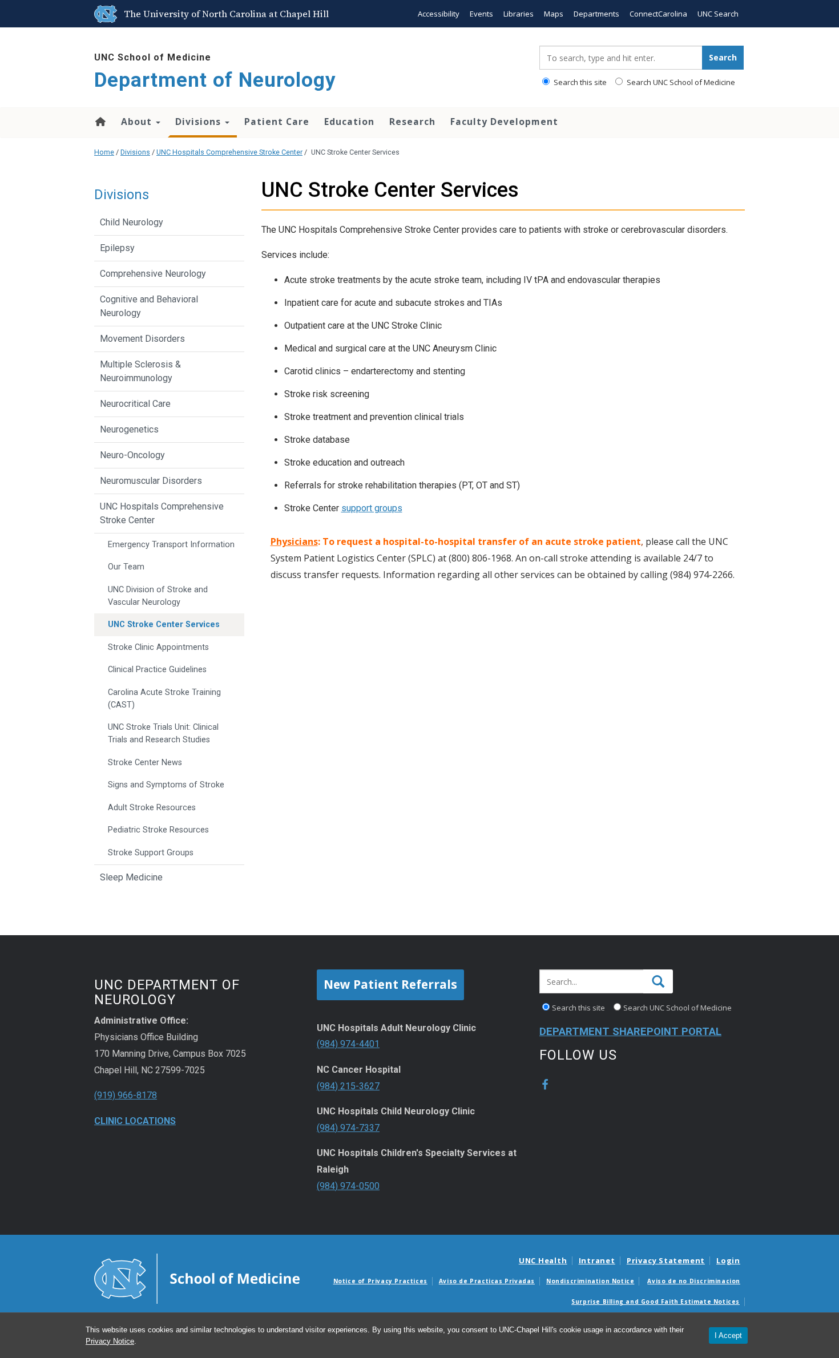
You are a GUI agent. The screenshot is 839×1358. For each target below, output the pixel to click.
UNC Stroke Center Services (164, 624)
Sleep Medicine (131, 877)
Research (412, 121)
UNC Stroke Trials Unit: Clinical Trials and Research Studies (163, 733)
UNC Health (543, 1260)
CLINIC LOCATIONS (135, 1121)
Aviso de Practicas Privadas (487, 1281)
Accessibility (438, 14)
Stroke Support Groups (150, 853)
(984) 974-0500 (348, 1186)
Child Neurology (131, 222)
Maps (553, 14)
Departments (596, 14)
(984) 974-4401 (348, 1043)
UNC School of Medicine (152, 57)
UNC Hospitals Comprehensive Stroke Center (229, 152)
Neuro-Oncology (132, 455)
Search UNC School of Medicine (680, 82)
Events (481, 14)
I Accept (728, 1335)
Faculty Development (504, 121)
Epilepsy (117, 247)
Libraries (518, 14)
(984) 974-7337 (348, 1127)
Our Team (126, 567)
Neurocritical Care (135, 403)
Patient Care (276, 121)
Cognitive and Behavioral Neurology (149, 306)
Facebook (545, 1084)
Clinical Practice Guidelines (157, 669)
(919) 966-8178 (125, 1095)
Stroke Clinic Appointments (158, 647)
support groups (371, 508)
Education (349, 121)
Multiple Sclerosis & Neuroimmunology (140, 371)
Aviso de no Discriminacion (693, 1281)
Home (100, 121)
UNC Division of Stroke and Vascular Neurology (158, 596)
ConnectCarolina (658, 14)
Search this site (579, 82)
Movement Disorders (142, 338)
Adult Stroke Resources (152, 808)
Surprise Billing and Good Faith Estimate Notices (655, 1302)
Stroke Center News (145, 762)
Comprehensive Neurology (153, 273)
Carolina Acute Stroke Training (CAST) (164, 699)
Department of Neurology (215, 80)
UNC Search (718, 14)
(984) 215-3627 (348, 1086)
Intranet (597, 1260)
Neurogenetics (129, 429)
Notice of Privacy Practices (380, 1281)
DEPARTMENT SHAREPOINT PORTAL (630, 1031)
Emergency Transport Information (171, 544)
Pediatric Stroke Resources (158, 830)
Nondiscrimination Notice (590, 1281)
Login (728, 1260)
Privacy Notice (110, 1341)
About (138, 121)
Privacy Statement (666, 1260)
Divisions (199, 121)
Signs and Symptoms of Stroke (166, 785)
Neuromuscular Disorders (151, 480)
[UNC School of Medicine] (197, 1278)
